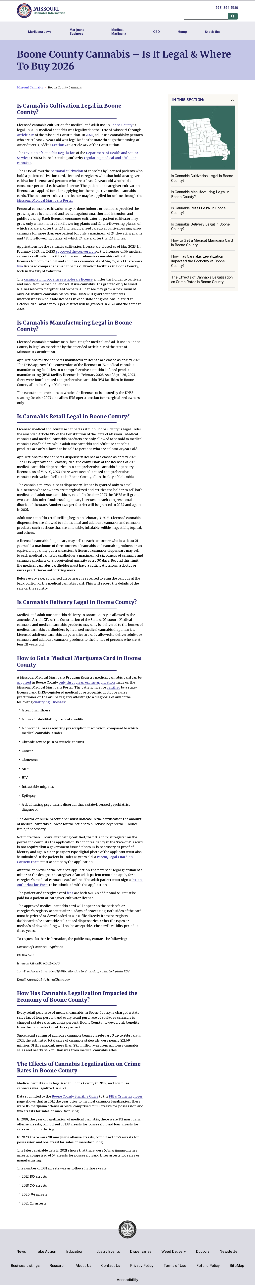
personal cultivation (67, 171)
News (21, 1251)
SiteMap (237, 1265)
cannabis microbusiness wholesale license (58, 279)
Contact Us (110, 1265)
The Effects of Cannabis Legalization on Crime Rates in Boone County (202, 279)
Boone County (121, 125)
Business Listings (25, 1265)
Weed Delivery (173, 1251)
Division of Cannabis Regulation (49, 153)
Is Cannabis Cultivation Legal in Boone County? (202, 178)
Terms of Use (175, 1265)
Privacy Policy (142, 1265)
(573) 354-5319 (226, 8)
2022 (89, 135)
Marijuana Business (77, 31)
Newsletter (229, 1251)
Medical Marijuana (118, 31)
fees (70, 893)
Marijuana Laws (40, 32)
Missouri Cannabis (30, 87)
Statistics (213, 32)
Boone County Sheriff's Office (75, 1096)
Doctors (203, 1251)
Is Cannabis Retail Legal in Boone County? (198, 210)
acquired (24, 682)
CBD (156, 32)
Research (58, 1265)
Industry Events (106, 1251)
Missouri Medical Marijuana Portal (45, 200)
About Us (83, 1265)
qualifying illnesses (49, 702)
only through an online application (87, 682)
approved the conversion (76, 251)
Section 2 (59, 145)
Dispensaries (140, 1251)
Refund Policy (208, 1265)
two (20, 266)
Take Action (46, 1251)
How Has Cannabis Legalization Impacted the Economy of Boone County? (198, 261)
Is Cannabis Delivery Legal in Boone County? (200, 226)
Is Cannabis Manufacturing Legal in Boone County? (200, 194)
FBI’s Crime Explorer (125, 1096)
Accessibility (127, 1280)
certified (113, 687)
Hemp (182, 32)
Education (74, 1251)
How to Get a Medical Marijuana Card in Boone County (202, 242)
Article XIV (25, 135)
